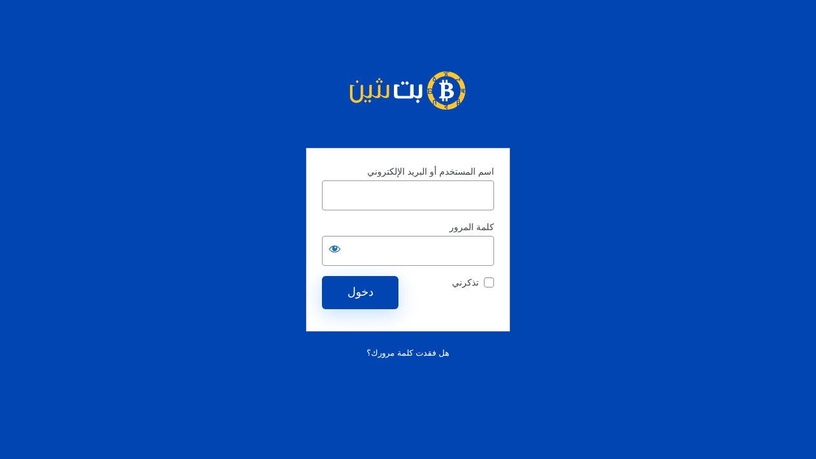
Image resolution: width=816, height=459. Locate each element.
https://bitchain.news (408, 90)
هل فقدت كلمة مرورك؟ (408, 353)
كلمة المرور (471, 227)
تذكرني (465, 282)
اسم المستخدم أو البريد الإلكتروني (430, 171)
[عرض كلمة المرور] (334, 248)
